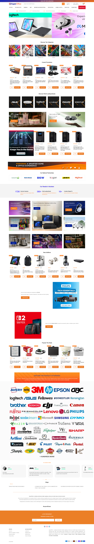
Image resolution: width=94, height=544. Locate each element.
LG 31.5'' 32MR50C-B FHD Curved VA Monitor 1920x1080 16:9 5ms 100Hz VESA (65, 81)
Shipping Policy (27, 532)
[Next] (85, 143)
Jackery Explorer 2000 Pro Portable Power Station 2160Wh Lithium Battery (28, 81)
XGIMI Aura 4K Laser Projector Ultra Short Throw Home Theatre (78, 271)
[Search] (63, 4)
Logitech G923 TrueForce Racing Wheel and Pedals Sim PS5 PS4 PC (53, 81)
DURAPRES (62, 269)
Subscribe (58, 520)
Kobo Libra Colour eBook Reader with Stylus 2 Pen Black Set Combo (15, 362)
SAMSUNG (74, 79)
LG (61, 79)
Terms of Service (28, 535)
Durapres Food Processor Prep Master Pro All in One (65, 271)
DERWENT (11, 79)
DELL (36, 79)
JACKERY (24, 79)
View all (11, 483)
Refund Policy (27, 534)
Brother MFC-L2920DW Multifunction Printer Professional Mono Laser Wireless (78, 362)
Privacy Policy (11, 535)
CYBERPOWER (37, 145)
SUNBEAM (36, 269)
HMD (23, 269)
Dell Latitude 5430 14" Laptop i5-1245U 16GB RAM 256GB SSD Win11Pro (40, 81)
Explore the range (25, 297)
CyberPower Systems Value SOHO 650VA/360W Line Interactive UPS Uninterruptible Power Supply (65, 149)
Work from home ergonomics (16, 486)
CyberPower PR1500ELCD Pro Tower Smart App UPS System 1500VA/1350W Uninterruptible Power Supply (39, 149)
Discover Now (49, 326)
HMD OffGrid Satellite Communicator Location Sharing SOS (28, 271)
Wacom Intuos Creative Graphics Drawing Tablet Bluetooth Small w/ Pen (53, 362)
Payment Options (12, 534)
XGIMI (74, 269)
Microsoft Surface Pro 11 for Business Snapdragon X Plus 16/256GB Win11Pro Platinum (14, 271)
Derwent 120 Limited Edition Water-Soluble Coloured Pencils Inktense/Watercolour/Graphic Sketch (15, 82)
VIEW (12, 87)
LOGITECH (49, 79)
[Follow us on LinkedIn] (49, 526)
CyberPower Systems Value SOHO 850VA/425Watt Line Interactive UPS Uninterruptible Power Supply (52, 149)
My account (75, 4)
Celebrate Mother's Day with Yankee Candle (72, 486)
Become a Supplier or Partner (14, 532)
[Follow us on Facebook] (44, 526)
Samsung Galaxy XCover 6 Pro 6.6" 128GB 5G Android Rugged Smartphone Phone (78, 81)
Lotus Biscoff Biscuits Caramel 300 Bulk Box (27, 362)
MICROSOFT (12, 269)
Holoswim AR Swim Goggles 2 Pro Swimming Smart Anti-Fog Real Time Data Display (40, 362)
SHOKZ (49, 269)
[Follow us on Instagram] (47, 526)
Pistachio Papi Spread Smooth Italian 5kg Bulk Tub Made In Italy (65, 362)
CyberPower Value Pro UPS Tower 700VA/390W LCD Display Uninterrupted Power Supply (78, 148)
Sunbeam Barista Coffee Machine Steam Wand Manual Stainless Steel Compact (40, 271)
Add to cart (17, 87)
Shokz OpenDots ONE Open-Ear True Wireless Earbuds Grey (53, 271)
